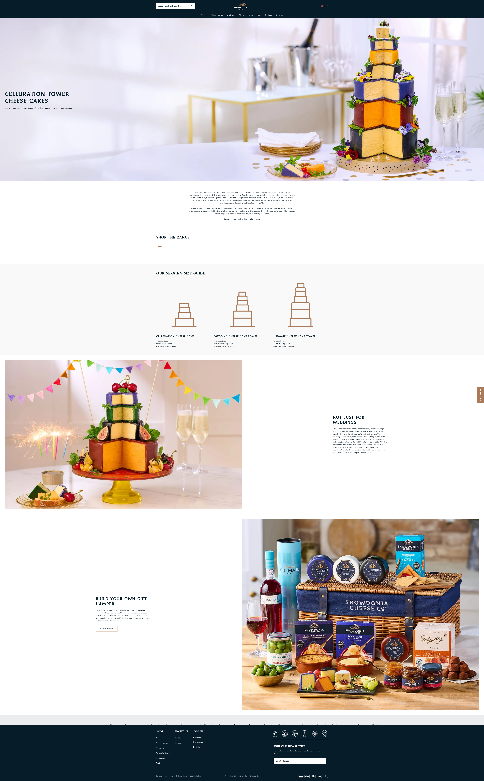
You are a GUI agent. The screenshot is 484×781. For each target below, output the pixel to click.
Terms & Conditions (178, 776)
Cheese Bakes (217, 15)
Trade (259, 15)
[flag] (322, 6)
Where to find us (246, 15)
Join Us (197, 731)
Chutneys (231, 15)
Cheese (204, 15)
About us (181, 731)
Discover (279, 15)
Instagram (199, 742)
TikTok (198, 747)
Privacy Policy (161, 776)
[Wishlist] (326, 6)
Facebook (199, 737)
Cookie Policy (195, 776)
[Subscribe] (322, 761)
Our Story (178, 738)
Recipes (268, 15)
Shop (160, 731)
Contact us (160, 758)
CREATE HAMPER (106, 628)
